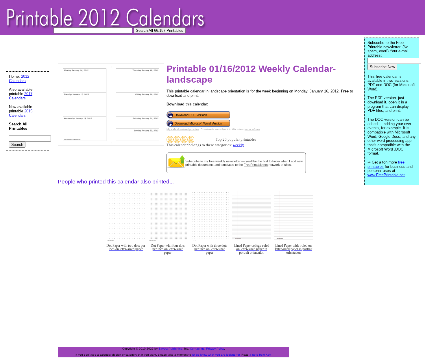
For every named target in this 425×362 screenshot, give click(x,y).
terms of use (252, 129)
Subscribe (192, 161)
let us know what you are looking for (216, 354)
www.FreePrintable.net (386, 175)
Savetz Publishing (170, 348)
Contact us (197, 348)
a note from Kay (260, 354)
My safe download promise (183, 129)
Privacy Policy (215, 348)
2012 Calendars (19, 78)
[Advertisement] (111, 51)
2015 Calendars (20, 113)
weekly (238, 145)
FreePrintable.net (256, 164)
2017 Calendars (20, 96)
